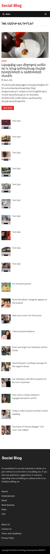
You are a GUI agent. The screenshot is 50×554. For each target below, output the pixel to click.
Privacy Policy (7, 538)
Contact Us (6, 529)
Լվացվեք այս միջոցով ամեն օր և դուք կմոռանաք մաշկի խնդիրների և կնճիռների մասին (23, 70)
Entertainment (8, 496)
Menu (8, 14)
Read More (8, 108)
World (4, 500)
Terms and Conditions (11, 533)
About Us (5, 524)
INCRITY (41, 550)
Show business (8, 505)
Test (3, 513)
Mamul (4, 61)
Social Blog (11, 5)
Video (4, 509)
